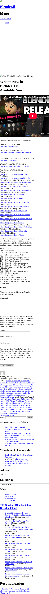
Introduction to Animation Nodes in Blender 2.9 (16, 460)
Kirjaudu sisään (10, 494)
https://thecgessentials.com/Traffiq (12, 235)
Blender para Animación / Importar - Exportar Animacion (18, 575)
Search (2, 417)
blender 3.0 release (16, 389)
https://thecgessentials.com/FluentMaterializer (16, 227)
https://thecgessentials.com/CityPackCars (14, 186)
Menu (7, 23)
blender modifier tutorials (15, 391)
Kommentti (4, 298)
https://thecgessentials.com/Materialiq (13, 231)
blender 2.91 (13, 383)
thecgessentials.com (7, 397)
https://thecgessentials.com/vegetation (13, 211)
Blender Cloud (8, 508)
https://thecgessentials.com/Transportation (16, 182)
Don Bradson (9, 455)
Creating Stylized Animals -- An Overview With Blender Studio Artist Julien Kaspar (18, 515)
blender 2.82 (25, 381)
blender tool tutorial (26, 409)
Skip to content (5, 19)
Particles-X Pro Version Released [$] (14, 589)
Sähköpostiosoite (7, 337)
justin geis (9, 393)
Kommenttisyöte (10, 498)
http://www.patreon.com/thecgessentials (14, 166)
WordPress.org (10, 500)
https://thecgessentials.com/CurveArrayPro (15, 190)
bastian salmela (10, 463)
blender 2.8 (16, 381)
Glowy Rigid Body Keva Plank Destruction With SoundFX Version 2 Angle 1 (18, 429)
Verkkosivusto (5, 343)
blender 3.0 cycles (24, 403)
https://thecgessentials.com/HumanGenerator (16, 219)
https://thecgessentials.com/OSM (11, 198)
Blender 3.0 (23, 383)
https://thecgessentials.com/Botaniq (12, 194)
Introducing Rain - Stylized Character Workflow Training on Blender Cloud (18, 528)
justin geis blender (20, 393)
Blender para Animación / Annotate (17, 543)
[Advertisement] (24, 50)
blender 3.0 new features (14, 387)
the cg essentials (19, 395)
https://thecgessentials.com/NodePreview (14, 207)
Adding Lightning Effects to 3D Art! (18, 433)
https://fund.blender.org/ (8, 160)
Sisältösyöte (9, 496)
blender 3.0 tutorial (26, 407)
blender (8, 381)
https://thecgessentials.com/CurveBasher (14, 202)
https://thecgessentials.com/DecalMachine (15, 215)
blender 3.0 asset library (15, 385)
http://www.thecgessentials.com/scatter (14, 174)
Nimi (2, 330)
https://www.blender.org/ (9, 146)
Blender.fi (7, 7)
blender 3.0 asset (25, 401)
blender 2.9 (4, 383)
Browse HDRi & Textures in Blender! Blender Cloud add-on (18, 536)
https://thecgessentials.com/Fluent (12, 223)
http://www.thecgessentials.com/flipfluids (15, 178)
